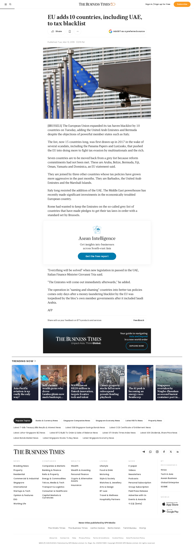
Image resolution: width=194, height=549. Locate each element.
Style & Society (107, 478)
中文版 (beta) (135, 503)
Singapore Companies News (76, 420)
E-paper (133, 465)
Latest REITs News (134, 420)
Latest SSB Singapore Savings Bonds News (85, 427)
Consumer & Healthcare (54, 491)
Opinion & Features (23, 495)
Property (17, 470)
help (74, 538)
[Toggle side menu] (5, 4)
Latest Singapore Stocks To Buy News (60, 438)
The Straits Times (56, 528)
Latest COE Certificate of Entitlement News (130, 427)
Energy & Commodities (54, 478)
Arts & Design (107, 486)
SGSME (164, 486)
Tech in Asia (167, 474)
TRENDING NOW (22, 361)
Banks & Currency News (47, 420)
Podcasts (133, 478)
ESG (15, 499)
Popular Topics (23, 420)
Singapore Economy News (108, 420)
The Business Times (78, 528)
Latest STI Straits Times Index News (119, 432)
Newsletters (135, 474)
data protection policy (135, 538)
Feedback (138, 320)
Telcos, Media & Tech (53, 482)
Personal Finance (80, 474)
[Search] (10, 4)
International (20, 486)
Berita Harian (114, 528)
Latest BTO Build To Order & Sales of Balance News (74, 432)
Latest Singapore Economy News (98, 438)
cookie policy (117, 538)
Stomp (142, 528)
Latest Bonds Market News (25, 438)
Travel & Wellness (109, 495)
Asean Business (169, 478)
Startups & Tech (21, 491)
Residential (19, 474)
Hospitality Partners (110, 499)
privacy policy (84, 538)
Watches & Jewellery (110, 482)
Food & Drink (106, 470)
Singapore (18, 482)
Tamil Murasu (129, 528)
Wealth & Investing (80, 470)
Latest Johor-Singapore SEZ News (29, 432)
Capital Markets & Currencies (51, 496)
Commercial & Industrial (26, 478)
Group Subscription (139, 486)
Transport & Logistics (53, 486)
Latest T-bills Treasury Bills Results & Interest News (37, 427)
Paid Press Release (138, 491)
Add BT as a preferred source (129, 31)
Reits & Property (50, 474)
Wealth (74, 465)
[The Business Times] (94, 4)
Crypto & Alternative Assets (81, 479)
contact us (64, 538)
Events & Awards (137, 499)
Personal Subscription (140, 482)
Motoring (104, 474)
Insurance (76, 485)
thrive (164, 469)
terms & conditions (101, 538)
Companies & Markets (53, 465)
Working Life (19, 503)
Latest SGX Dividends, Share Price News (158, 432)
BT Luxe (103, 491)
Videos (132, 470)
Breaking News (21, 465)
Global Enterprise (170, 482)
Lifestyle (104, 465)
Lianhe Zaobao (97, 528)
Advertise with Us (137, 495)
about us (53, 538)
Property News (155, 420)
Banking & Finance (51, 470)
